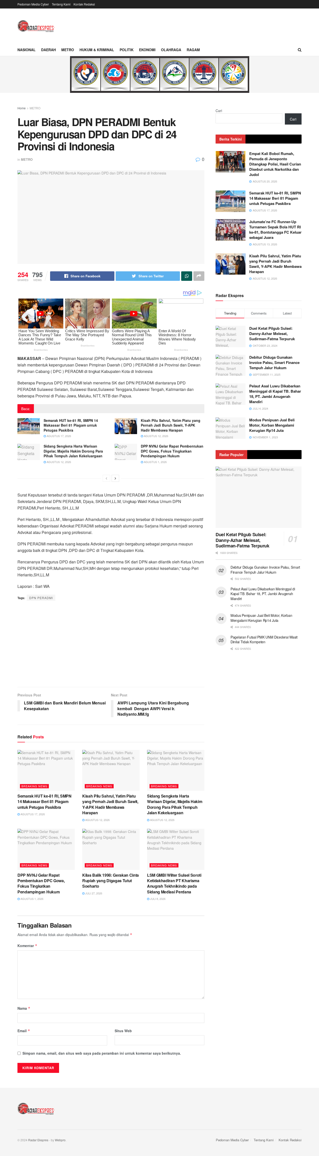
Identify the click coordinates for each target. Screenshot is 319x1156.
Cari (219, 110)
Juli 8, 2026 (157, 899)
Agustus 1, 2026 (155, 462)
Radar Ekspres (38, 1140)
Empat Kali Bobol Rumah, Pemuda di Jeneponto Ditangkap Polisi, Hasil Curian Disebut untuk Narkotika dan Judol (275, 164)
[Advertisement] (110, 644)
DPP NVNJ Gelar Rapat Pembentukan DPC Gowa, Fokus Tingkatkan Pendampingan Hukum (172, 451)
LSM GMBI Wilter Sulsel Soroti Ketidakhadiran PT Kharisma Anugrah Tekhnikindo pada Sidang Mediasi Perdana (174, 883)
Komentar (27, 945)
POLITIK (127, 49)
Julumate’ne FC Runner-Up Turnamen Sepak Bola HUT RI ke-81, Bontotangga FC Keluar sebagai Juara (275, 229)
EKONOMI (147, 49)
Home (21, 108)
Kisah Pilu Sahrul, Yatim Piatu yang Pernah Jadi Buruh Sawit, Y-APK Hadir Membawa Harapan (170, 425)
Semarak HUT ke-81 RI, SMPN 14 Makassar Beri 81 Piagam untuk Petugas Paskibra (71, 425)
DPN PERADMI (41, 598)
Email (23, 1030)
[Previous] (106, 478)
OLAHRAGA (171, 49)
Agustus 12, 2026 (155, 436)
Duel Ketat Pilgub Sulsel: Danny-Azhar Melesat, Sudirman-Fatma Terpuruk (272, 333)
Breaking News (34, 786)
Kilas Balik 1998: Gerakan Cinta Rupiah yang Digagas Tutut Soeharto (110, 880)
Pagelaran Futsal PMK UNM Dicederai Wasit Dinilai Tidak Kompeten (264, 640)
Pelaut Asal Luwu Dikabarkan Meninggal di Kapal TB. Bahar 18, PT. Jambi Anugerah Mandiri (275, 393)
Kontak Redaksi (84, 4)
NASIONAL (26, 49)
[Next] (115, 478)
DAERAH (48, 49)
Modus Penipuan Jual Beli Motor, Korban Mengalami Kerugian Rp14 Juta (272, 425)
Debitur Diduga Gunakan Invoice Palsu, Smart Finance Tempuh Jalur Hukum (274, 362)
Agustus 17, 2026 (58, 436)
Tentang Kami (61, 4)
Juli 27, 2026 (93, 893)
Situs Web (123, 1030)
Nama (23, 1008)
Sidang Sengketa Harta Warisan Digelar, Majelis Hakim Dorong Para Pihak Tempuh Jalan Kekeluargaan (73, 451)
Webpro (60, 1140)
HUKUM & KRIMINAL (97, 49)
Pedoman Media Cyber (33, 4)
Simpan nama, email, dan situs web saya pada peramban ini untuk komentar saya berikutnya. (101, 1053)
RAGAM (193, 49)
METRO (67, 49)
